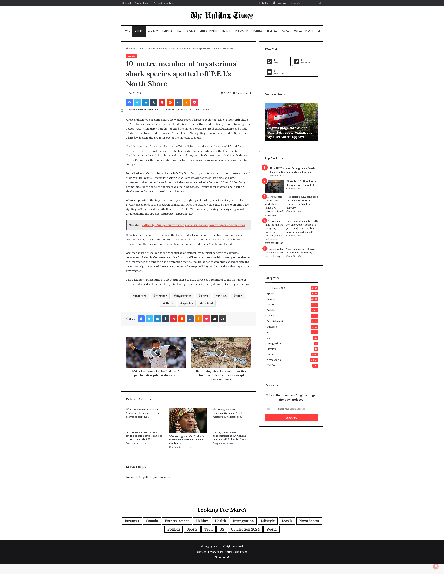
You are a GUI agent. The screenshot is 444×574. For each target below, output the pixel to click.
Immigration (242, 30)
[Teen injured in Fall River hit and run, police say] (274, 253)
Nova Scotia (274, 359)
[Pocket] (194, 102)
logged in (144, 477)
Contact (126, 3)
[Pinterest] (162, 102)
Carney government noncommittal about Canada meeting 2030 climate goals (229, 436)
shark (240, 296)
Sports (191, 30)
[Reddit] (170, 102)
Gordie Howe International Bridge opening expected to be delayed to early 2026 (144, 436)
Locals (152, 30)
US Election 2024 (303, 30)
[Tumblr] (153, 102)
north (205, 296)
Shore (169, 303)
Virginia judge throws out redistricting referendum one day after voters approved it (289, 132)
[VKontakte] (178, 102)
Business (167, 30)
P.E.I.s (222, 296)
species (188, 303)
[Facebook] (129, 102)
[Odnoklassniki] (186, 102)
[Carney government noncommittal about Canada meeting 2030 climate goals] (232, 418)
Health (226, 30)
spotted (207, 303)
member (161, 296)
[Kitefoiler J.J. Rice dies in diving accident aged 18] (274, 186)
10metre (140, 296)
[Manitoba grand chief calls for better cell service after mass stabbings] (188, 420)
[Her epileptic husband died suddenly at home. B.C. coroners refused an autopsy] (274, 206)
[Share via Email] (214, 318)
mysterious (183, 296)
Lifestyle (272, 30)
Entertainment (208, 30)
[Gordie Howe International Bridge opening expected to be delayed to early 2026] (145, 418)
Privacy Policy (142, 3)
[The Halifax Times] (221, 15)
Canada (139, 30)
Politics (257, 30)
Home (127, 30)
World (285, 30)
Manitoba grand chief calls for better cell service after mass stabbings (187, 439)
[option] (291, 122)
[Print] (222, 318)
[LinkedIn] (145, 102)
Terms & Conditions (164, 3)
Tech (179, 30)
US (319, 30)
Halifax (271, 365)
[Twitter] (137, 102)
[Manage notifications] (436, 566)
